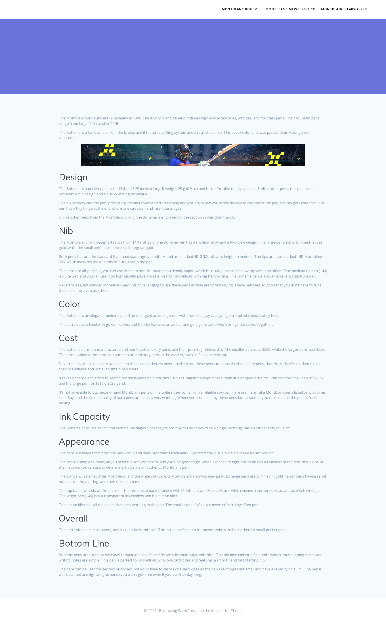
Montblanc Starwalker (344, 9)
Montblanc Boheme (241, 9)
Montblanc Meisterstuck (290, 9)
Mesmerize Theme (226, 610)
